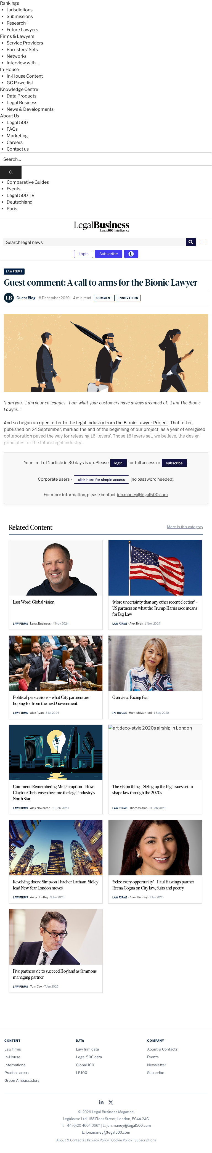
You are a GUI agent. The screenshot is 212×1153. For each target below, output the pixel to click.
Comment (104, 298)
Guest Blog (26, 297)
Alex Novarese (40, 808)
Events (13, 188)
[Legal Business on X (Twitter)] (110, 1103)
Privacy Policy (98, 1140)
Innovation (128, 298)
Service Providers (25, 43)
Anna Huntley (39, 897)
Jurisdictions (20, 9)
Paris (12, 208)
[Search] (11, 172)
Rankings (9, 3)
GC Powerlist (20, 82)
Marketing (17, 135)
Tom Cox (36, 986)
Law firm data (87, 1049)
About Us (9, 116)
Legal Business (22, 102)
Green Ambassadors (21, 1080)
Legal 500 (17, 122)
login (118, 463)
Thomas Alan (138, 808)
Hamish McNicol (140, 713)
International (15, 1065)
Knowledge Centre (19, 89)
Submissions (20, 16)
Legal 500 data (89, 1057)
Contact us (18, 149)
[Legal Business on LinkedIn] (101, 1103)
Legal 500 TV (21, 195)
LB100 (81, 1072)
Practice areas (16, 1072)
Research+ (17, 23)
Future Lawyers (22, 29)
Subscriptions (145, 1140)
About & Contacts (162, 1049)
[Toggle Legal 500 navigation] (131, 254)
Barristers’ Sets (22, 49)
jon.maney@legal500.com (142, 494)
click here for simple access (101, 479)
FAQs (12, 129)
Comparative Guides (28, 182)
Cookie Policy (121, 1140)
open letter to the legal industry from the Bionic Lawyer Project (103, 422)
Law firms (14, 271)
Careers (15, 142)
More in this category (185, 527)
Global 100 (85, 1065)
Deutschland (20, 202)
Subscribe (108, 253)
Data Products (21, 96)
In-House (9, 69)
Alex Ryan (136, 623)
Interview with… (23, 62)
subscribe (174, 463)
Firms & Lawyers (17, 36)
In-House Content (25, 76)
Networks (16, 56)
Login (84, 253)
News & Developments (30, 109)
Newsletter (156, 1065)
